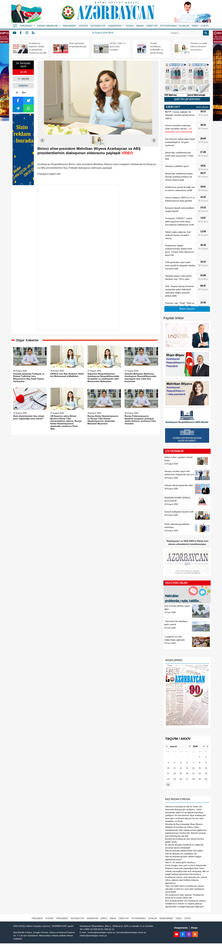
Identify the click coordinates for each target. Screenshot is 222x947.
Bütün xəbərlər (202, 107)
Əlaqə (194, 927)
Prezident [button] (26, 25)
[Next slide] (153, 140)
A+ (24, 92)
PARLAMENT (69, 25)
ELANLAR (184, 25)
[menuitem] (98, 140)
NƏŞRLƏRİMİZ (166, 918)
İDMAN (140, 25)
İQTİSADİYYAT (98, 25)
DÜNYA (130, 25)
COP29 (204, 25)
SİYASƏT (83, 25)
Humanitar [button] (115, 25)
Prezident (37, 918)
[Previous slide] (42, 140)
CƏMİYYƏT (152, 25)
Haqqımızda (181, 927)
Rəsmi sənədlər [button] (48, 25)
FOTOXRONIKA (168, 25)
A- (17, 92)
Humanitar (92, 918)
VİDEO (195, 25)
